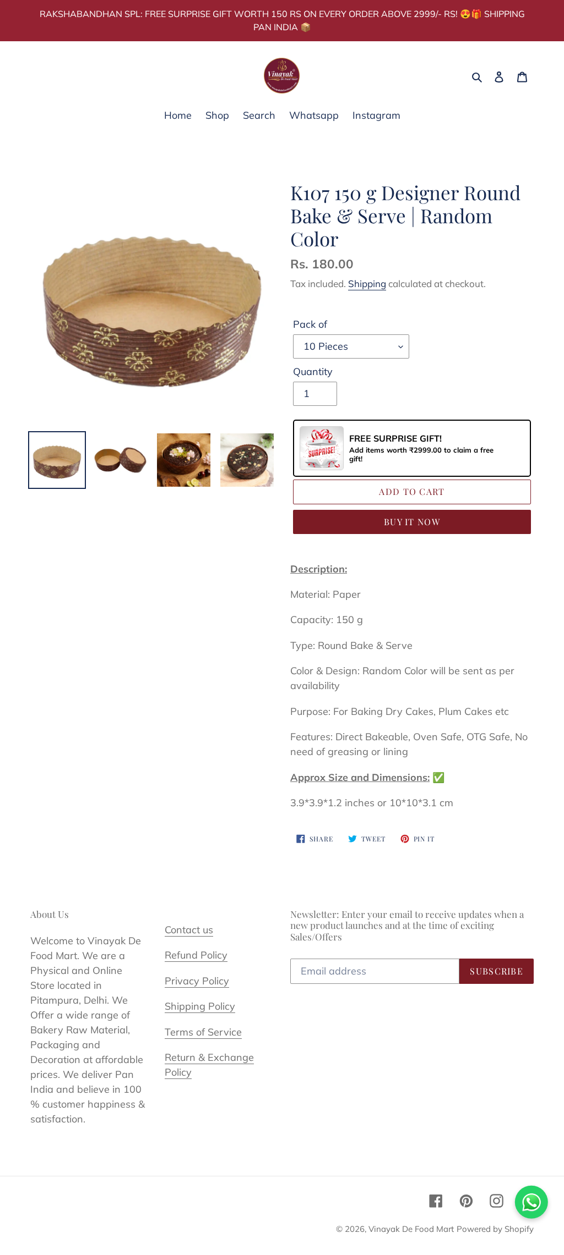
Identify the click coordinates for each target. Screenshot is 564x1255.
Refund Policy (196, 955)
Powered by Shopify (495, 1229)
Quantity (313, 371)
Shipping (367, 283)
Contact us (189, 929)
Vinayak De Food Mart (411, 1229)
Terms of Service (203, 1032)
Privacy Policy (197, 981)
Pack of (310, 324)
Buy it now (412, 521)
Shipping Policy (200, 1006)
